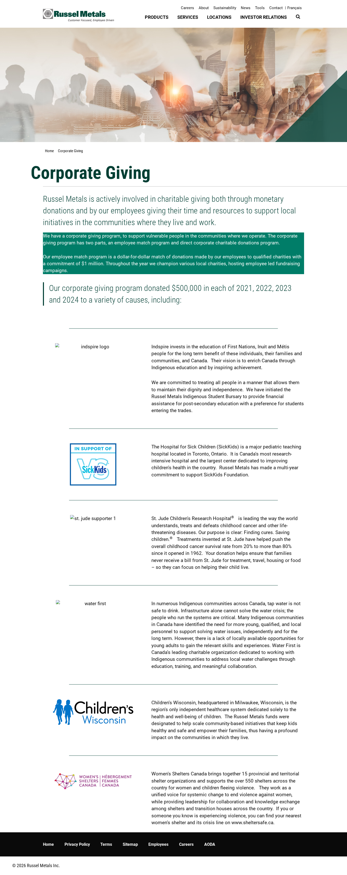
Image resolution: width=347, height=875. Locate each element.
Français (294, 8)
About (204, 8)
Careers (187, 8)
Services (187, 17)
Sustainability (224, 8)
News (245, 8)
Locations (219, 17)
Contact (276, 8)
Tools (260, 8)
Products (156, 17)
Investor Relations (263, 17)
